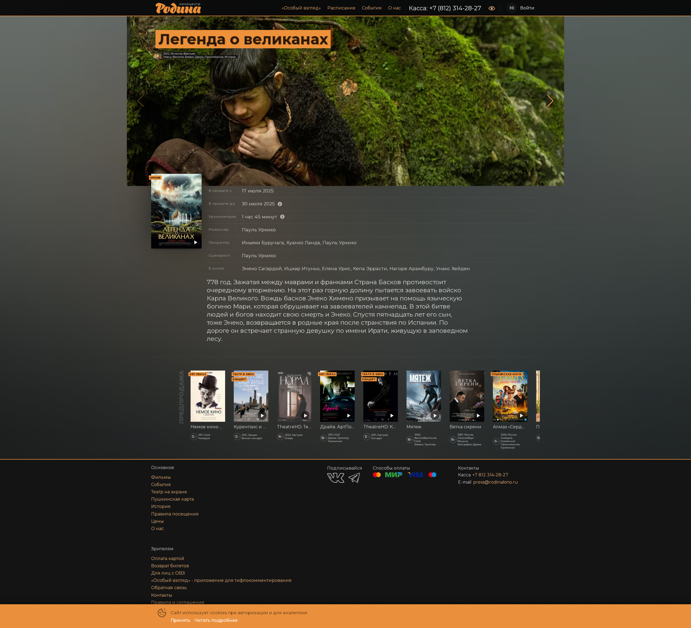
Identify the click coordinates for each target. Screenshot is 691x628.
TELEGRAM (354, 478)
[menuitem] (301, 8)
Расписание (341, 8)
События (372, 8)
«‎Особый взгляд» (301, 8)
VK (335, 478)
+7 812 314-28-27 (490, 474)
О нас (394, 8)
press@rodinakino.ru (495, 482)
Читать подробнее (216, 620)
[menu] (345, 8)
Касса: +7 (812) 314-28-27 (445, 8)
